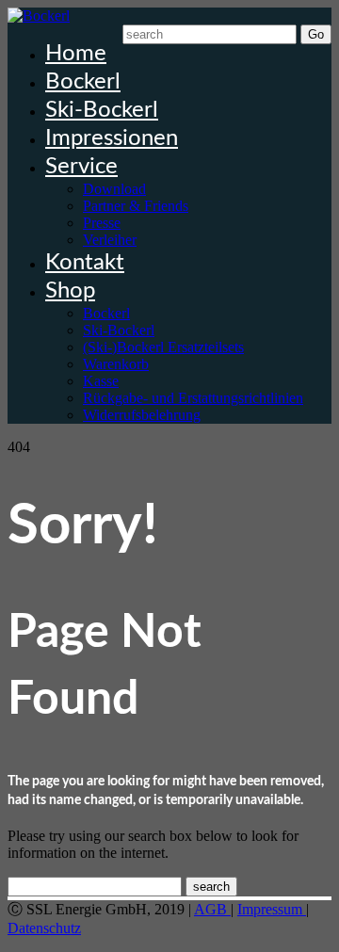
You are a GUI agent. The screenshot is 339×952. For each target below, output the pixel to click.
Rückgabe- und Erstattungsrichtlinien (193, 398)
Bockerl (83, 82)
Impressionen (111, 138)
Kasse (101, 381)
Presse (102, 223)
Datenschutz (44, 928)
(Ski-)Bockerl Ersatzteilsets (163, 347)
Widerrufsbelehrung (142, 415)
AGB (212, 909)
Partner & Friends (135, 206)
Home (75, 53)
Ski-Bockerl (101, 110)
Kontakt (84, 262)
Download (114, 189)
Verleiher (110, 240)
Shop (70, 291)
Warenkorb (116, 364)
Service (81, 166)
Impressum (271, 909)
